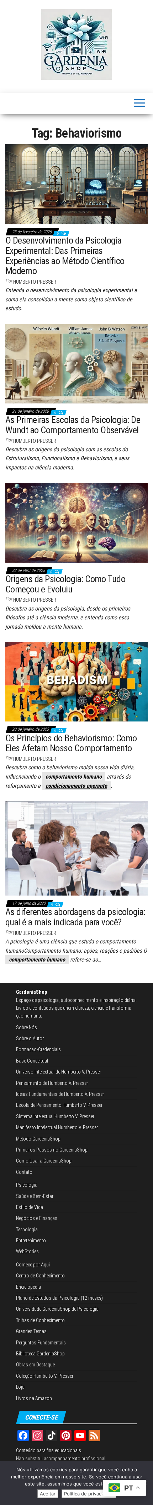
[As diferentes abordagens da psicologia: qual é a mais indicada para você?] (76, 848)
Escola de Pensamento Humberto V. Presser (59, 1105)
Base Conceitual (32, 1061)
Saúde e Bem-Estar (34, 1196)
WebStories (27, 1251)
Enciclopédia (28, 1287)
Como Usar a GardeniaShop (44, 1161)
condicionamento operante (76, 785)
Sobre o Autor (30, 1038)
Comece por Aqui (33, 1264)
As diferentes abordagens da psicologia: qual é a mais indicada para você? (75, 917)
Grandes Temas (31, 1331)
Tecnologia (27, 1229)
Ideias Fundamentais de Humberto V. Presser (60, 1094)
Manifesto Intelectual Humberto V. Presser (57, 1127)
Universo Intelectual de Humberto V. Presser (58, 1072)
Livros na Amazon (34, 1398)
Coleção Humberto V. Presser (44, 1376)
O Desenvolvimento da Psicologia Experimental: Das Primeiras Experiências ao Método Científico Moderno (65, 255)
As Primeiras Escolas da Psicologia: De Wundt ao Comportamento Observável (72, 424)
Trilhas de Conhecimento (40, 1320)
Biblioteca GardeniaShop (40, 1353)
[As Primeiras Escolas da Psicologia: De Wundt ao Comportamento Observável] (76, 363)
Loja (20, 1387)
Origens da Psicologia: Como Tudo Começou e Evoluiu (65, 584)
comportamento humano (74, 776)
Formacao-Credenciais (38, 1049)
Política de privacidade (89, 1493)
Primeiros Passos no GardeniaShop (52, 1150)
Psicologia (26, 1185)
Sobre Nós (26, 1027)
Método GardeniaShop (38, 1139)
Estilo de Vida (29, 1207)
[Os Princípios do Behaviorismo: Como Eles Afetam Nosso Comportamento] (76, 681)
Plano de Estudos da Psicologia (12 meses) (59, 1298)
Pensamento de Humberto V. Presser (52, 1083)
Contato (24, 1172)
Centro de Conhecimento (40, 1275)
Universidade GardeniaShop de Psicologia (57, 1309)
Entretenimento (31, 1240)
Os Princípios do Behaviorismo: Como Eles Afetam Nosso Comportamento (71, 743)
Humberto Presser (34, 282)
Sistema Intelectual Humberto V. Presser (55, 1116)
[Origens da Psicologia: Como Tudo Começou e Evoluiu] (76, 522)
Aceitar (48, 1493)
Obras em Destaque (35, 1364)
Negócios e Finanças (36, 1218)
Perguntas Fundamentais (41, 1342)
